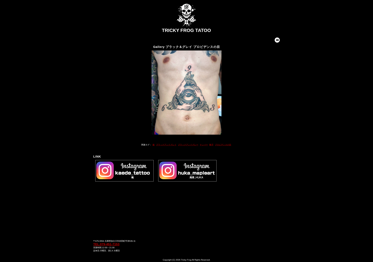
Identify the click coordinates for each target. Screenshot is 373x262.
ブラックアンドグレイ (166, 145)
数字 (211, 145)
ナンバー (204, 145)
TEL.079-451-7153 (106, 244)
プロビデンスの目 (223, 145)
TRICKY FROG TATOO (186, 30)
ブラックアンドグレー (188, 145)
